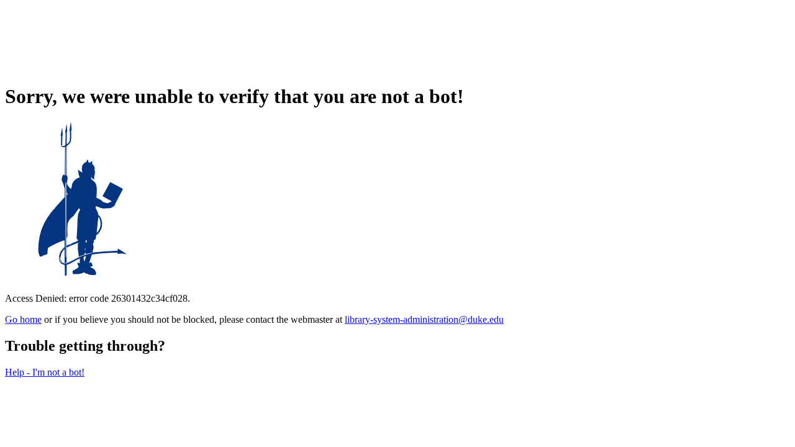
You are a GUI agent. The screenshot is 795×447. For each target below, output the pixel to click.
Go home (23, 319)
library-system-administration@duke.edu (424, 319)
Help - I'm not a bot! (44, 372)
